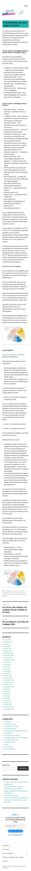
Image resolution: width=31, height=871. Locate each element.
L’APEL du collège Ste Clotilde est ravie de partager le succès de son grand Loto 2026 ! (16, 800)
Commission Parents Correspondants (16, 737)
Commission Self (9, 742)
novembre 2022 (9, 709)
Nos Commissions (7, 853)
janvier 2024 (8, 678)
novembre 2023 (9, 682)
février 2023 (8, 702)
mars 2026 (7, 640)
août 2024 (7, 662)
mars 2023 (7, 700)
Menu (26, 5)
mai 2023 (7, 696)
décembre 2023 (9, 680)
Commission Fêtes (10, 728)
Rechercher (6, 765)
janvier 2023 (8, 705)
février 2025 (8, 648)
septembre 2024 (9, 660)
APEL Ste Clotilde (6, 866)
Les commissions (9, 749)
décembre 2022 (9, 707)
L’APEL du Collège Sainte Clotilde (13, 857)
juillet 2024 (7, 664)
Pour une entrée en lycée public (12, 354)
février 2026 (8, 642)
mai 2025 (7, 644)
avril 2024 (7, 671)
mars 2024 (7, 673)
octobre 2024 (8, 657)
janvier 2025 (8, 651)
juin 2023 (7, 693)
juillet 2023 (7, 691)
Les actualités (8, 746)
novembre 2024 (9, 655)
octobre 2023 (8, 684)
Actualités (5, 845)
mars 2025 (7, 646)
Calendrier (22, 591)
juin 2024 (7, 666)
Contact (6, 744)
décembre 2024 (9, 653)
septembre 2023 (9, 687)
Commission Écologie (11, 726)
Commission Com (7, 592)
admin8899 (8, 591)
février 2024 (8, 675)
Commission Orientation (19, 594)
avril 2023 (7, 698)
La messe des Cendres (11, 795)
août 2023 (7, 689)
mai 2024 (7, 669)
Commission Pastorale (11, 740)
